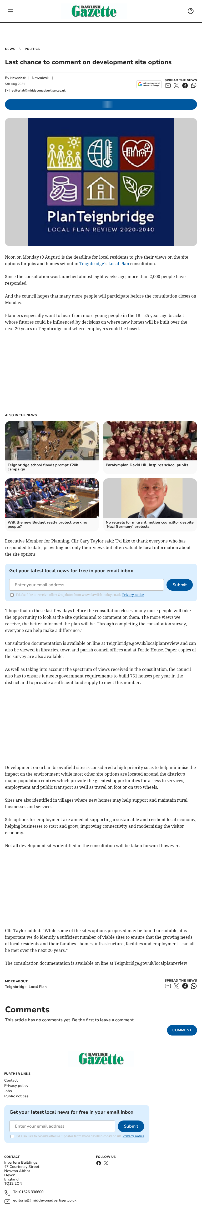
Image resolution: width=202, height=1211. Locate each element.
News (10, 49)
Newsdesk (18, 78)
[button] (10, 11)
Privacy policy (16, 1085)
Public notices (16, 1096)
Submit (180, 585)
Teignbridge (91, 263)
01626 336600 (31, 1192)
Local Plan (118, 263)
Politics (32, 49)
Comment (182, 1030)
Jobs (8, 1090)
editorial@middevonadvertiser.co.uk (44, 1200)
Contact (11, 1080)
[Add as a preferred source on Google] (149, 84)
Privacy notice (133, 595)
